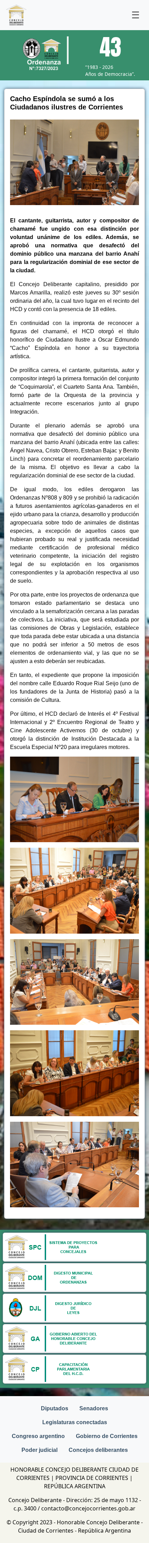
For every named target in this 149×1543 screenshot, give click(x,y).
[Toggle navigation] (135, 15)
